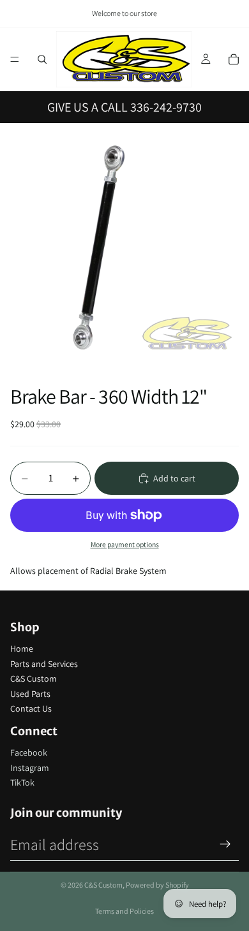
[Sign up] (225, 844)
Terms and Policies (124, 911)
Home (21, 648)
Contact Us (31, 708)
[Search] (42, 59)
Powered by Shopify (157, 885)
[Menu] (14, 59)
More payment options (125, 544)
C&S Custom (33, 678)
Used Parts (30, 694)
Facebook (28, 752)
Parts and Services (44, 664)
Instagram (29, 767)
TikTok (22, 782)
